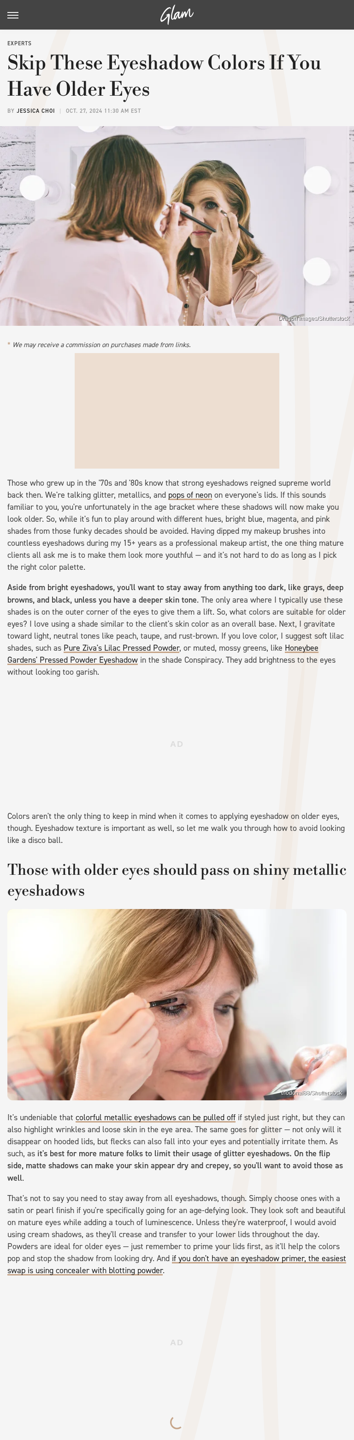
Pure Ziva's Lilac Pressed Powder (121, 647)
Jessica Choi (36, 111)
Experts (19, 43)
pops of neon (190, 494)
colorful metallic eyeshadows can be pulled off (156, 1117)
